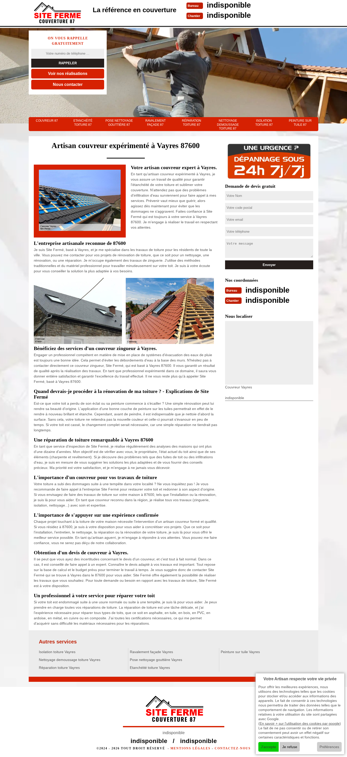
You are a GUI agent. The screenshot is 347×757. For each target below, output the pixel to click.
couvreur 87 (47, 120)
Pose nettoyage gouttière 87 (119, 123)
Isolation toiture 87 (264, 123)
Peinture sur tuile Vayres (240, 652)
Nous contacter (68, 84)
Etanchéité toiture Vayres (150, 668)
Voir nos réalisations (67, 73)
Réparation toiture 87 (191, 123)
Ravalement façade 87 (155, 123)
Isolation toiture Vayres (57, 652)
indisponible (229, 5)
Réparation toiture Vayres (59, 668)
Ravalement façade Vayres (151, 652)
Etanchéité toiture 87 (82, 123)
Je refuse (289, 747)
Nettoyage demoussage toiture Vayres (69, 660)
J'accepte (268, 747)
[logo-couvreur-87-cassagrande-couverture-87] (57, 13)
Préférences (329, 747)
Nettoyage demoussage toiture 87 (228, 124)
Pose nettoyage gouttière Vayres (156, 660)
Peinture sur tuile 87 (300, 123)
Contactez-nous (233, 748)
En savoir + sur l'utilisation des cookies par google (300, 723)
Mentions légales (190, 748)
